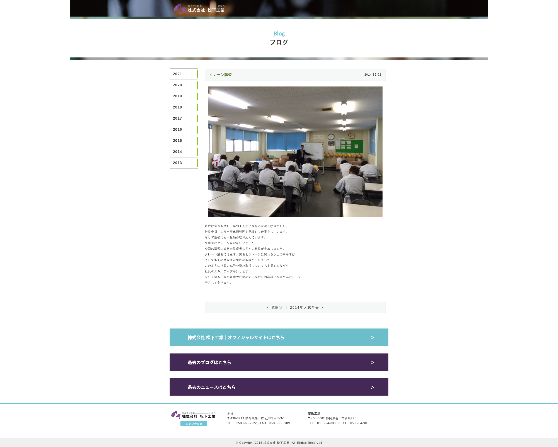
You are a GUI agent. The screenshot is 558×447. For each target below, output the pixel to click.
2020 (177, 85)
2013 (177, 163)
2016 (177, 129)
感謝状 (277, 307)
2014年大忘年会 (304, 307)
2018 (177, 107)
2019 (177, 96)
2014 (177, 152)
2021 (177, 74)
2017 (177, 118)
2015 (177, 140)
